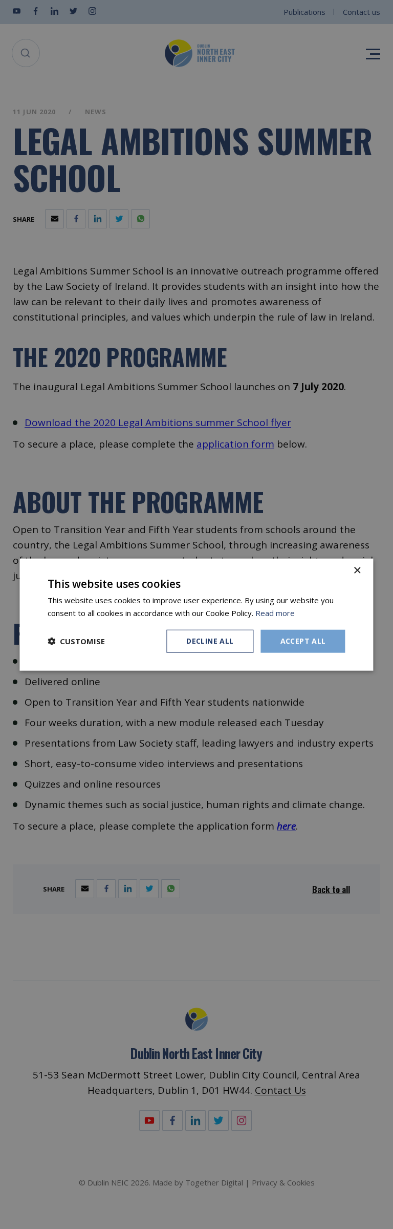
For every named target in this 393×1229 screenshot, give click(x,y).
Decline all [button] (209, 641)
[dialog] (196, 615)
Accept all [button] (303, 641)
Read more (275, 613)
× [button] (357, 571)
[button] (76, 641)
